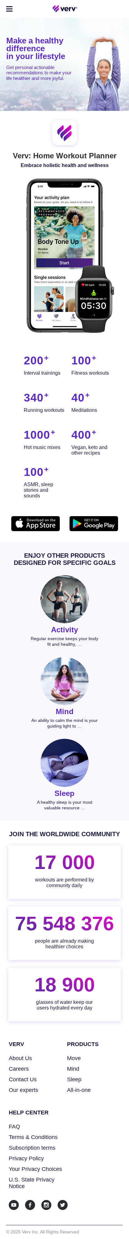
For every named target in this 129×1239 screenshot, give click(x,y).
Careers (19, 1069)
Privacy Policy (26, 1158)
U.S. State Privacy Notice (31, 1183)
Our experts (23, 1090)
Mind (73, 1069)
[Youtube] (13, 1204)
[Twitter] (62, 1204)
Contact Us (23, 1079)
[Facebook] (30, 1204)
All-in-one (79, 1090)
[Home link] (65, 9)
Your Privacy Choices (35, 1169)
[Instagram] (46, 1204)
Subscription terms (32, 1148)
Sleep (74, 1079)
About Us (20, 1058)
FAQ (14, 1126)
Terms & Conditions (33, 1137)
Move (74, 1058)
